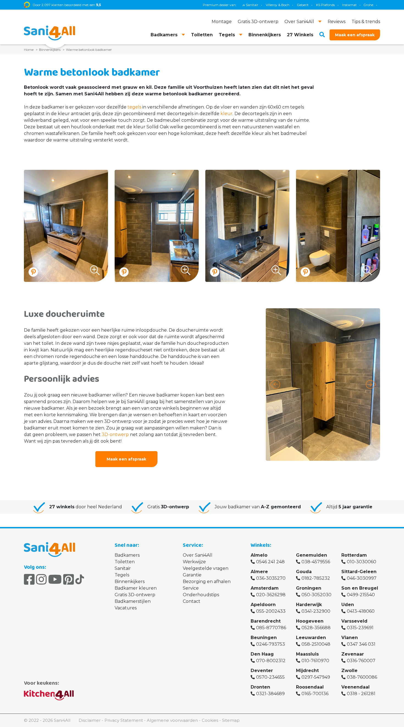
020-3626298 (271, 594)
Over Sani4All (197, 555)
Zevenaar (352, 654)
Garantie (192, 575)
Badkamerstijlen (133, 601)
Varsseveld (354, 621)
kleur (226, 113)
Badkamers (127, 555)
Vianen (349, 637)
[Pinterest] (68, 579)
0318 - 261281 (361, 693)
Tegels (122, 575)
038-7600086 (362, 677)
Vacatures (126, 608)
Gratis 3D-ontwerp (135, 594)
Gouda (304, 571)
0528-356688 (316, 627)
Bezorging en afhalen (207, 581)
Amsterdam (265, 588)
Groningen (308, 588)
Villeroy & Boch (252, 5)
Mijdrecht (307, 670)
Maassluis (307, 654)
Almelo (259, 555)
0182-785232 (315, 578)
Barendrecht (266, 621)
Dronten (260, 687)
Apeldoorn (263, 604)
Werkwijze (194, 561)
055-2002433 (271, 611)
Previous (275, 384)
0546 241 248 (270, 561)
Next (371, 384)
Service (191, 588)
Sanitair (123, 568)
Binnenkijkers (130, 581)
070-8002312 (271, 660)
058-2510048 (315, 644)
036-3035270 (271, 578)
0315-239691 (360, 627)
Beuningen (264, 637)
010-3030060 (361, 561)
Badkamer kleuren (136, 588)
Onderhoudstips (201, 594)
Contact (191, 601)
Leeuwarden (311, 637)
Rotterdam (354, 555)
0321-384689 (270, 693)
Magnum (379, 5)
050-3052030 (316, 594)
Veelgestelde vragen (205, 568)
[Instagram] (41, 579)
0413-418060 (361, 611)
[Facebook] (29, 579)
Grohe (343, 5)
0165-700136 (314, 693)
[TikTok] (79, 579)
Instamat (324, 5)
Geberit (278, 5)
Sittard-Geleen (359, 571)
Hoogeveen (309, 621)
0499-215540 (361, 594)
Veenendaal (355, 687)
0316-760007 (361, 660)
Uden (347, 604)
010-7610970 (315, 660)
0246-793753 (270, 644)
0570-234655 (270, 677)
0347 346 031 (361, 644)
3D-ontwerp (115, 434)
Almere (259, 571)
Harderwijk (309, 604)
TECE (360, 5)
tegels (134, 107)
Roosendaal (310, 687)
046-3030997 (362, 578)
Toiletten (125, 561)
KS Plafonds (300, 5)
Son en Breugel (359, 588)
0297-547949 (315, 677)
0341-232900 (315, 611)
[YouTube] (55, 579)
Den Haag (262, 654)
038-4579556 (315, 561)
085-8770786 (271, 627)
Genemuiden (311, 555)
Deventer (262, 670)
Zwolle (349, 670)
